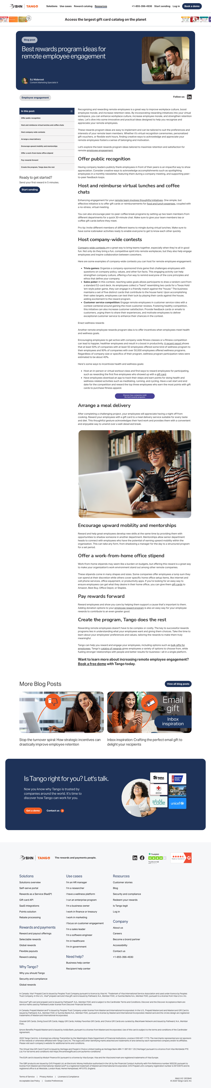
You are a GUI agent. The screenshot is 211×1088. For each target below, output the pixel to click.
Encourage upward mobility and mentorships (39, 146)
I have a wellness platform (80, 894)
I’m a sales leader (75, 929)
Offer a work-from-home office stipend (37, 153)
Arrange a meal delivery (31, 139)
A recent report (173, 343)
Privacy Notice (46, 1077)
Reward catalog (28, 957)
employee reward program (129, 608)
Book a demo (192, 6)
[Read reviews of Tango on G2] (181, 857)
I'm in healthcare (75, 940)
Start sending (30, 189)
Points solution (27, 911)
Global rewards (27, 945)
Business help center (78, 962)
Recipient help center (78, 968)
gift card (161, 374)
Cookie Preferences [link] (54, 1081)
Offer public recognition (30, 118)
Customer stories (122, 882)
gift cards (177, 584)
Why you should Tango (32, 973)
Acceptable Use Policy (29, 1081)
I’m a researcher (75, 888)
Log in (116, 911)
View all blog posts (178, 683)
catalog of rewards (111, 648)
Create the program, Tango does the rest (38, 167)
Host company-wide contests (33, 132)
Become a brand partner (126, 939)
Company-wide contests (92, 247)
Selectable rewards (30, 939)
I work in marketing (76, 917)
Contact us (119, 951)
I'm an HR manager (76, 882)
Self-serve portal (28, 888)
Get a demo (33, 810)
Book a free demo (92, 664)
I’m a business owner (78, 905)
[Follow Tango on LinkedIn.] (189, 97)
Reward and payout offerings (35, 933)
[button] (51, 6)
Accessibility (120, 945)
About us (118, 927)
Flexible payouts (28, 951)
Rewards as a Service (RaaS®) (35, 894)
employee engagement (100, 150)
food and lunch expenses (161, 203)
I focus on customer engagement (85, 923)
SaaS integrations (29, 905)
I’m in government (76, 946)
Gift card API (26, 899)
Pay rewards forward (29, 160)
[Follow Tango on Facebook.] (142, 858)
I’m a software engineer (79, 935)
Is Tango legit (120, 905)
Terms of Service (27, 1077)
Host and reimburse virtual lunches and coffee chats (42, 125)
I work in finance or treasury (81, 911)
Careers (117, 933)
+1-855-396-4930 (123, 957)
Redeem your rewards (125, 899)
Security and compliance (33, 978)
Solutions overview (30, 882)
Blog (115, 888)
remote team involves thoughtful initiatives (139, 200)
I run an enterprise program (81, 899)
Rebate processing (30, 917)
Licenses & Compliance (68, 1077)
